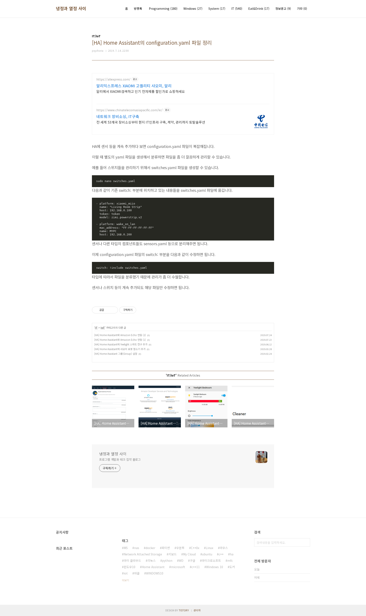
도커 (232, 567)
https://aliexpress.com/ (113, 79)
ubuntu (207, 554)
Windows (192, 8)
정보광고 (283, 8)
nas (136, 548)
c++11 (195, 567)
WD (181, 560)
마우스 (224, 548)
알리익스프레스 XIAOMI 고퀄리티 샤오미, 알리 (134, 85)
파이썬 (166, 548)
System (216, 8)
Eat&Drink (258, 8)
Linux (209, 548)
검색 (306, 542)
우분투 (180, 548)
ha (231, 554)
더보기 (125, 580)
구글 (192, 560)
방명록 (138, 8)
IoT (103, 327)
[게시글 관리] (113, 310)
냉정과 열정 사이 (71, 8)
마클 (137, 573)
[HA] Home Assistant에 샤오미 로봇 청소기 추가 (120, 349)
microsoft (178, 567)
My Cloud (189, 554)
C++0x (195, 548)
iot (126, 573)
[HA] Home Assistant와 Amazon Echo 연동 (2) (120, 335)
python (167, 560)
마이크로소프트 (211, 560)
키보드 (172, 554)
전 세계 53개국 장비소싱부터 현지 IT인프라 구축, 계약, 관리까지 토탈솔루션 (150, 122)
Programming (163, 8)
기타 (302, 8)
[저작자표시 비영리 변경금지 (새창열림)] (142, 310)
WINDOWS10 (154, 573)
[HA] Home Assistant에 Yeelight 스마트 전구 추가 (120, 344)
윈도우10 (129, 567)
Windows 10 (214, 567)
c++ (221, 554)
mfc (230, 560)
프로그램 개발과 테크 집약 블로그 (120, 459)
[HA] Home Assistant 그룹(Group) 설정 (115, 353)
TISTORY (184, 610)
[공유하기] (108, 310)
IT (236, 8)
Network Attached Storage (143, 554)
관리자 (197, 610)
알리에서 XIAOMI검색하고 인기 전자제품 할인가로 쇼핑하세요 (140, 91)
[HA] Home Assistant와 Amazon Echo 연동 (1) (120, 339)
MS (126, 548)
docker (150, 548)
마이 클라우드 (132, 560)
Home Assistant (153, 567)
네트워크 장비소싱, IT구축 (117, 116)
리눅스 (151, 560)
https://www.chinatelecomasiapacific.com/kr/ (129, 110)
